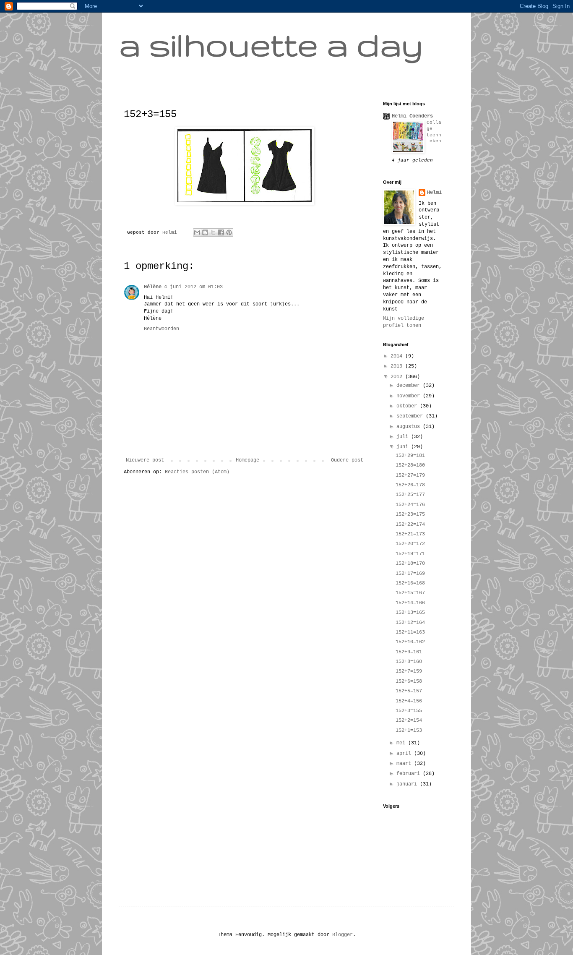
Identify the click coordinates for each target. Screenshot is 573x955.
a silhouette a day (271, 44)
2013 (398, 366)
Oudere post (347, 460)
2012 (398, 377)
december (409, 386)
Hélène (152, 287)
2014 (398, 356)
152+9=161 (409, 652)
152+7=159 (409, 671)
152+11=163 (410, 632)
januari (408, 784)
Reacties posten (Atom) (197, 472)
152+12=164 (410, 623)
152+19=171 (410, 554)
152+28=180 (410, 465)
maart (405, 764)
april (405, 754)
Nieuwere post (145, 460)
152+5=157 (409, 691)
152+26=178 (410, 485)
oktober (408, 406)
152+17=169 (410, 574)
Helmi (171, 232)
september (411, 416)
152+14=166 (410, 603)
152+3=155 (409, 711)
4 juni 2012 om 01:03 (193, 287)
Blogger (342, 935)
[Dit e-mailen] (197, 232)
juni (403, 447)
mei (402, 743)
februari (409, 774)
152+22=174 (410, 524)
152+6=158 (409, 681)
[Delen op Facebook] (221, 232)
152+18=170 (410, 563)
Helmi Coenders (412, 116)
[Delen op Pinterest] (229, 232)
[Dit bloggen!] (205, 232)
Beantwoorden (161, 329)
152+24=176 (410, 505)
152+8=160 (409, 662)
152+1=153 (409, 730)
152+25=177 (410, 495)
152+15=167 (410, 593)
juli (403, 437)
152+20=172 (410, 544)
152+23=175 (410, 514)
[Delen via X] (213, 232)
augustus (409, 427)
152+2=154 (409, 720)
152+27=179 (410, 475)
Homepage (247, 460)
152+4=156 (409, 701)
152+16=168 (410, 583)
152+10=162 (410, 642)
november (409, 396)
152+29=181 (410, 456)
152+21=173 (410, 534)
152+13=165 (410, 613)
